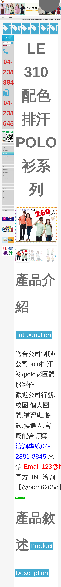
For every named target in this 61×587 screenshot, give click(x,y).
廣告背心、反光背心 (6, 172)
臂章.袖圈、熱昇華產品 (6, 178)
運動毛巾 (4, 188)
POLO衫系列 (5, 153)
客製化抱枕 (4, 197)
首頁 (6, 17)
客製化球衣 (4, 166)
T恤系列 (4, 147)
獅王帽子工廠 (5, 144)
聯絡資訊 (19, 28)
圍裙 (3, 175)
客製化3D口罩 (5, 210)
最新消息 (47, 28)
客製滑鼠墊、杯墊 (5, 200)
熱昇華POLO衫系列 (6, 156)
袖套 (3, 191)
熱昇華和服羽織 (5, 169)
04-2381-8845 (11, 72)
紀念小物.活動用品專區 (6, 207)
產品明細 (10, 17)
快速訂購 (38, 28)
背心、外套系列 (5, 150)
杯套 (3, 194)
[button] (55, 224)
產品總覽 (28, 28)
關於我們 (10, 28)
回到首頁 (57, 28)
